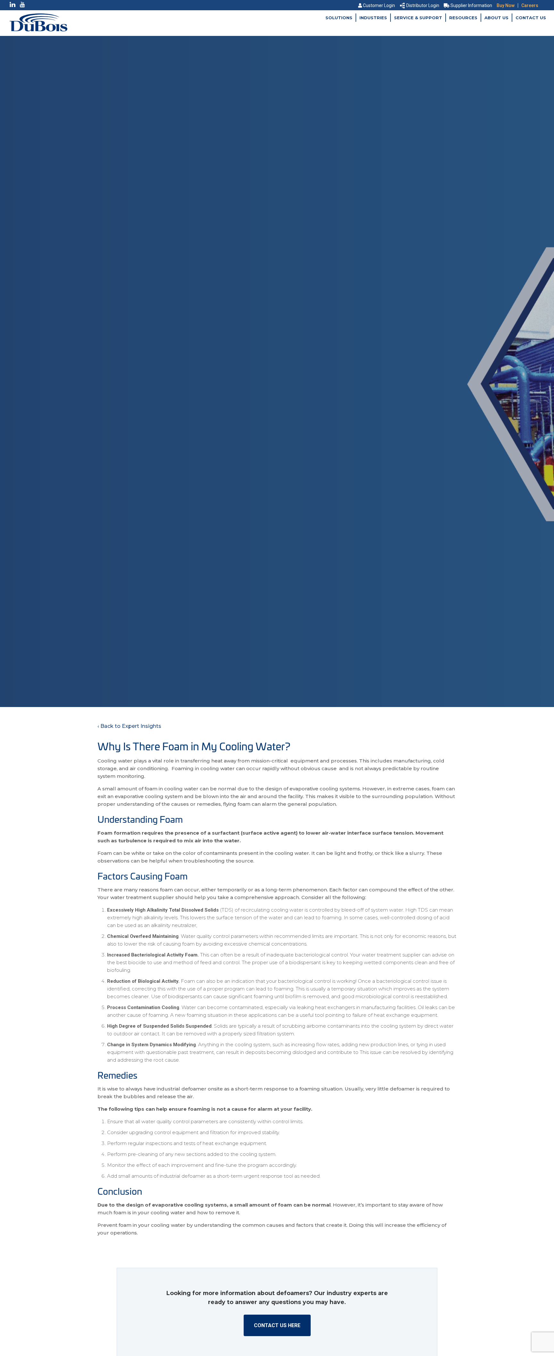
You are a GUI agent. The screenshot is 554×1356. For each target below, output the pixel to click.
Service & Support (418, 17)
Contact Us (531, 17)
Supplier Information (471, 5)
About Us (496, 17)
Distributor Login (422, 5)
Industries (373, 17)
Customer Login (379, 5)
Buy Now (506, 5)
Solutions (338, 17)
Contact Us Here (277, 1325)
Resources (463, 17)
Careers (529, 5)
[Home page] (38, 30)
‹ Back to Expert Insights (129, 726)
